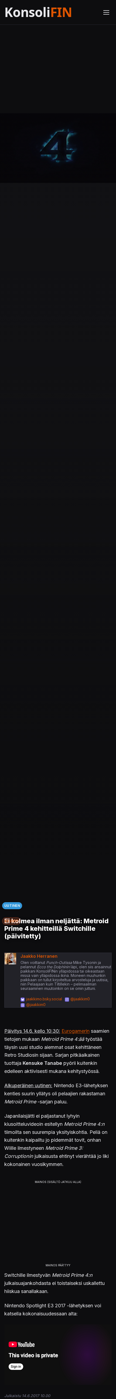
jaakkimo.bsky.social (44, 999)
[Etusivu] (50, 12)
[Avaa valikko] (106, 12)
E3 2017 (11, 921)
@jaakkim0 (80, 999)
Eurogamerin (76, 1031)
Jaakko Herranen (39, 956)
